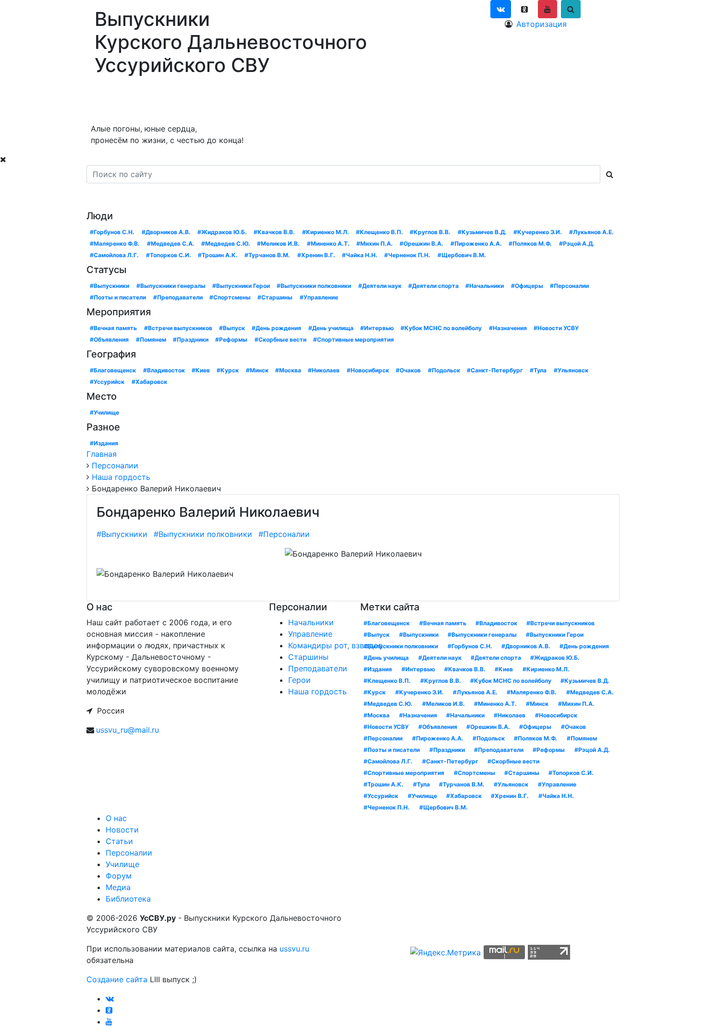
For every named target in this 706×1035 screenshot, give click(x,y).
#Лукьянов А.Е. (591, 232)
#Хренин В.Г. (316, 255)
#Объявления (109, 339)
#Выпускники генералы (171, 285)
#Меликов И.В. (278, 243)
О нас (102, 102)
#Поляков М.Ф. (530, 243)
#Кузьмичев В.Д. (482, 232)
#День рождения (276, 328)
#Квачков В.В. (274, 232)
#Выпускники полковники (314, 285)
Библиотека (429, 102)
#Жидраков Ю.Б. (222, 232)
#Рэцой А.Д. (577, 243)
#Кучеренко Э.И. (537, 232)
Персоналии (243, 102)
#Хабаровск (149, 381)
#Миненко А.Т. (328, 243)
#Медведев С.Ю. (225, 243)
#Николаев (324, 370)
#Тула (538, 370)
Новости (145, 102)
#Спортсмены (230, 297)
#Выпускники (109, 285)
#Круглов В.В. (430, 232)
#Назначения (508, 328)
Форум (344, 102)
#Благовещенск (113, 370)
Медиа (378, 102)
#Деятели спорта (433, 285)
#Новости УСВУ (556, 328)
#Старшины (274, 297)
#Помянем (151, 339)
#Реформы (231, 339)
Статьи (191, 102)
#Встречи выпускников (178, 328)
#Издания (104, 443)
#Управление (319, 297)
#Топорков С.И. (168, 255)
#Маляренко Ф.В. (115, 243)
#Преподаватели (178, 297)
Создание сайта (116, 979)
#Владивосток (164, 370)
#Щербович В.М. (462, 255)
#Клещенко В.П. (379, 232)
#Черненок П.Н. (407, 255)
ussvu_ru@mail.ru (127, 730)
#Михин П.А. (374, 243)
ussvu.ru (294, 948)
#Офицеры (527, 285)
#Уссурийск (107, 381)
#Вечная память (113, 328)
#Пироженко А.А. (476, 243)
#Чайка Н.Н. (359, 255)
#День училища (330, 328)
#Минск (257, 370)
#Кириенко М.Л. (325, 232)
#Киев (201, 370)
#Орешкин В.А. (421, 243)
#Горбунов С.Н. (112, 232)
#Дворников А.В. (166, 232)
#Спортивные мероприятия (353, 339)
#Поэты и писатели (118, 297)
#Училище (104, 412)
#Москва (288, 370)
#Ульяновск (571, 370)
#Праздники (190, 339)
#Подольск (444, 370)
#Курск (228, 370)
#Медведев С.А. (171, 243)
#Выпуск (232, 328)
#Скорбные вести (280, 339)
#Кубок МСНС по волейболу (441, 328)
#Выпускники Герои (241, 285)
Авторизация (541, 24)
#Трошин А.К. (218, 255)
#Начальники (484, 285)
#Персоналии (569, 285)
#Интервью (377, 328)
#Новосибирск (368, 370)
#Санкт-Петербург (495, 370)
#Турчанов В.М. (267, 255)
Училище (300, 102)
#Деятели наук (380, 285)
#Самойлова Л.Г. (114, 255)
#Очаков (408, 370)
